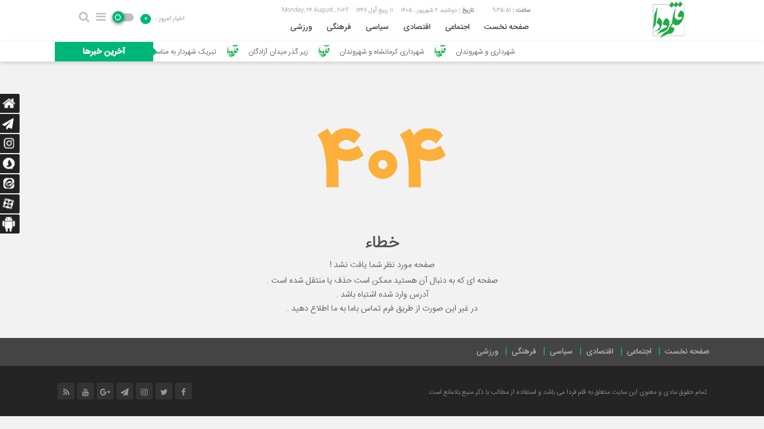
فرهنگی (339, 27)
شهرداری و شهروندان (492, 52)
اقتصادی (417, 27)
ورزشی (301, 27)
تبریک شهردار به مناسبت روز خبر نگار (171, 52)
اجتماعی (457, 27)
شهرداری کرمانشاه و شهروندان (389, 52)
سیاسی (377, 27)
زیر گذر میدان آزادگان (285, 52)
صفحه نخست (506, 27)
